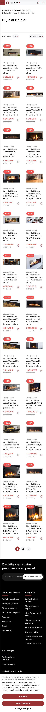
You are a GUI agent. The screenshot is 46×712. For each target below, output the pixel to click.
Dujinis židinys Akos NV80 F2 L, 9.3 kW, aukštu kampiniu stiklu (10, 488)
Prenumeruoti (31, 577)
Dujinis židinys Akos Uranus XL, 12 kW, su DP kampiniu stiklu (10, 111)
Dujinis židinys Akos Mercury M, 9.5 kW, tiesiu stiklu (33, 320)
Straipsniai (7, 631)
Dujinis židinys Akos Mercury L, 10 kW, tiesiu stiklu (10, 69)
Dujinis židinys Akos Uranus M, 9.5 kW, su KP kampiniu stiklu (33, 153)
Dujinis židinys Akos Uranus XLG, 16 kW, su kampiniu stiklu (34, 111)
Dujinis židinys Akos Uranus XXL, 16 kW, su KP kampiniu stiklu (11, 320)
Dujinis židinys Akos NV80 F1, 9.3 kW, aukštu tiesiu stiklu (34, 404)
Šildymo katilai (31, 632)
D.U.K (4, 626)
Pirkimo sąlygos (9, 608)
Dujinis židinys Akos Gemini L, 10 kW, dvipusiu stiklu (11, 237)
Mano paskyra (8, 664)
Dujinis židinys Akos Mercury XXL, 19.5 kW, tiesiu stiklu (10, 153)
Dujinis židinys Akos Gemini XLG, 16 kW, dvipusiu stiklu (11, 278)
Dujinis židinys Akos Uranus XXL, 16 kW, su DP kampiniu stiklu (11, 362)
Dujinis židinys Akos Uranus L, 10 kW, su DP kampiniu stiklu (34, 488)
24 (15, 36)
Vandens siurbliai (33, 643)
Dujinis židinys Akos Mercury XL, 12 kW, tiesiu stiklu (34, 69)
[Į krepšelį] (18, 78)
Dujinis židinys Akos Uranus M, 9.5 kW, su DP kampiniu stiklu (33, 362)
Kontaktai (6, 621)
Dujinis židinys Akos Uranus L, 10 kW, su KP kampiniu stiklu (34, 446)
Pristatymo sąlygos (10, 599)
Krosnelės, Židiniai (33, 627)
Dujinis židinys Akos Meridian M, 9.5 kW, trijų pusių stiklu (11, 446)
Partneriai (6, 617)
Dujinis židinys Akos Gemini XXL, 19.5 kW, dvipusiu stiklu (34, 278)
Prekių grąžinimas (10, 603)
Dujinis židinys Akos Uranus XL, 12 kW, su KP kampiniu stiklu (33, 195)
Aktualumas (35, 36)
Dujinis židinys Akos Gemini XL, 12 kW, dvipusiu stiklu (33, 237)
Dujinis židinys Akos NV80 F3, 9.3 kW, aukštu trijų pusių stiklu (34, 530)
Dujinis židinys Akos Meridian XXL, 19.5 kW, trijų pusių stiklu (11, 404)
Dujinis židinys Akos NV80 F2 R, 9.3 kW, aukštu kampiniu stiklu (10, 530)
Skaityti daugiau (23, 708)
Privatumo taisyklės (11, 612)
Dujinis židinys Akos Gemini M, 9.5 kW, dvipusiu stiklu (10, 195)
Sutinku (23, 697)
